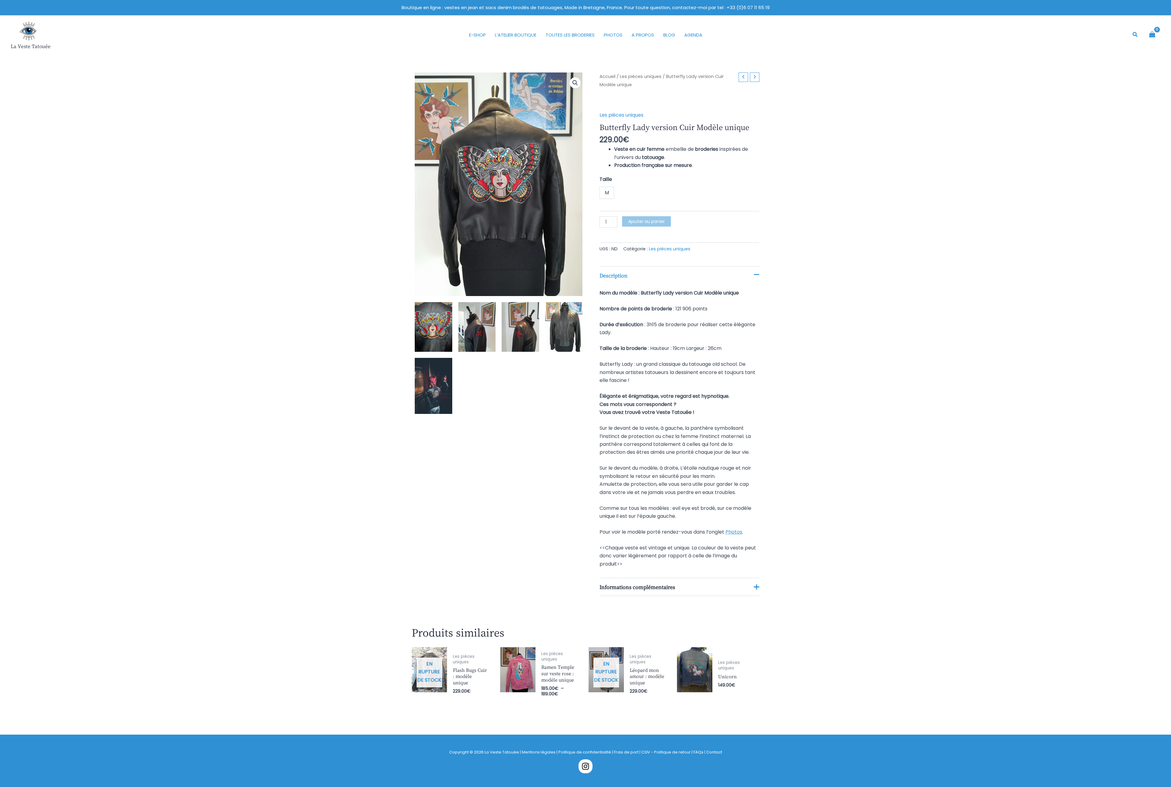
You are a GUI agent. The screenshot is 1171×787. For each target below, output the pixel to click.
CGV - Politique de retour (666, 752)
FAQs (698, 752)
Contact (714, 752)
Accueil (607, 76)
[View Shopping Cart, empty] (1152, 35)
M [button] (607, 192)
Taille (606, 179)
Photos (733, 531)
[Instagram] (585, 766)
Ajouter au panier (646, 221)
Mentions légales (539, 752)
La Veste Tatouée (31, 46)
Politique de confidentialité (584, 752)
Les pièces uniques (640, 76)
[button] (1135, 35)
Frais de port (626, 752)
